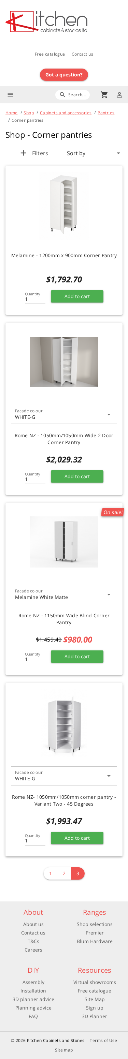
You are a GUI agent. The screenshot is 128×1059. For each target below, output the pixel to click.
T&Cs (33, 941)
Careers (33, 949)
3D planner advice (33, 999)
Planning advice (33, 1007)
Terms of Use (103, 1040)
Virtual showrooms (94, 982)
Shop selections (95, 924)
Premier (95, 932)
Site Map (95, 999)
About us (33, 924)
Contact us (82, 54)
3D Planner (94, 1016)
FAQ (33, 1016)
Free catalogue (50, 54)
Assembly (33, 982)
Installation (33, 990)
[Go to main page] (66, 22)
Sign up (94, 1007)
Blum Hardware (95, 941)
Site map (64, 1050)
